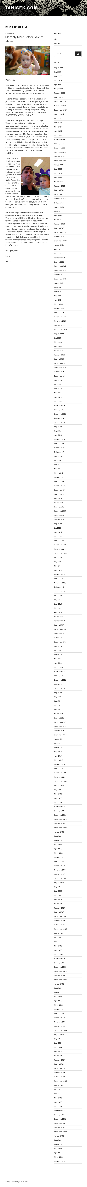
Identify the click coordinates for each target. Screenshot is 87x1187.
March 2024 (58, 182)
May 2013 (58, 608)
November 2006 (60, 921)
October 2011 (59, 684)
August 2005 (59, 984)
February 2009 (59, 806)
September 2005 (60, 980)
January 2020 (59, 359)
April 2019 (58, 397)
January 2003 (59, 1115)
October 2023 (59, 203)
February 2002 (59, 1161)
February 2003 (59, 1111)
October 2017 (59, 452)
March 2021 (58, 304)
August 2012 (58, 646)
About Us (57, 39)
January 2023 (59, 228)
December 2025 (60, 101)
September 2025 (60, 110)
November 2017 (60, 448)
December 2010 (60, 722)
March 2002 (58, 1157)
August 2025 (59, 114)
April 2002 (58, 1153)
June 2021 (58, 291)
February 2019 (59, 405)
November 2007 (60, 870)
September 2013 (60, 591)
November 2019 (60, 367)
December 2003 (60, 1068)
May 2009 (58, 794)
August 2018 (59, 427)
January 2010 (59, 769)
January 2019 (59, 410)
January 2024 (59, 190)
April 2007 (58, 899)
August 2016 (59, 494)
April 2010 (58, 756)
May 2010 (58, 752)
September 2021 (60, 279)
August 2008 (59, 832)
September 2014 (60, 553)
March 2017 (58, 473)
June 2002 (58, 1144)
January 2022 (59, 262)
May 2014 (58, 566)
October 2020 (59, 325)
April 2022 (58, 249)
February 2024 (59, 186)
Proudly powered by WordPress (16, 1182)
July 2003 (57, 1089)
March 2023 (58, 220)
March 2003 (58, 1106)
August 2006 (59, 933)
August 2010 (59, 739)
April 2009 (58, 798)
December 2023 (60, 194)
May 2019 (58, 393)
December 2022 (60, 232)
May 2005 (58, 997)
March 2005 (58, 1005)
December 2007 (60, 866)
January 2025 (59, 144)
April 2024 (58, 177)
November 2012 (60, 633)
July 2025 (57, 118)
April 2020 (58, 346)
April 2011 (57, 709)
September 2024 (60, 161)
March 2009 (58, 802)
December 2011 (60, 680)
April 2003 (58, 1102)
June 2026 (58, 76)
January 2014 (59, 578)
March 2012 (58, 667)
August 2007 (59, 882)
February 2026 (59, 93)
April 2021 (58, 300)
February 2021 (59, 308)
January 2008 (59, 861)
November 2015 (60, 515)
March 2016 (58, 503)
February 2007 (59, 908)
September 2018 (60, 422)
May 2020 (58, 342)
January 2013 (59, 625)
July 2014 (57, 562)
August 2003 (59, 1085)
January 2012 (59, 676)
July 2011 (57, 697)
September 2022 (60, 241)
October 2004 (59, 1026)
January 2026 (59, 97)
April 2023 (58, 215)
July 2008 (57, 836)
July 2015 (57, 528)
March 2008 (58, 853)
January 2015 (59, 541)
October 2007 (59, 874)
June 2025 (58, 123)
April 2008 (58, 849)
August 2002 (59, 1136)
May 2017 (57, 469)
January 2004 (59, 1064)
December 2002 (60, 1119)
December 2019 (60, 363)
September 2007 (60, 878)
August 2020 (59, 334)
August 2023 (59, 207)
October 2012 (59, 638)
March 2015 (58, 536)
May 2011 (57, 705)
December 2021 (60, 266)
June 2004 (58, 1043)
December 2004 (60, 1018)
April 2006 (58, 950)
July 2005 (57, 988)
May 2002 (58, 1149)
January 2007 (59, 912)
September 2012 (60, 642)
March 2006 (58, 954)
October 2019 (59, 372)
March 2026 (58, 89)
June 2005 (58, 992)
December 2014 (60, 545)
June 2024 (58, 169)
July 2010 (57, 743)
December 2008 (60, 815)
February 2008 (59, 857)
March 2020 (58, 351)
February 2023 (59, 224)
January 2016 (59, 507)
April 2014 (58, 570)
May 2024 (58, 173)
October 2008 (59, 823)
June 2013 (58, 604)
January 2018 (59, 443)
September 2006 (60, 929)
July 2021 (57, 287)
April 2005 (58, 1001)
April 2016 (58, 498)
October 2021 (59, 275)
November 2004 (60, 1022)
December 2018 (60, 414)
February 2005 (59, 1009)
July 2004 (57, 1039)
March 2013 (58, 617)
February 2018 (59, 439)
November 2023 (60, 199)
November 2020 (60, 321)
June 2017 (58, 465)
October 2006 (59, 925)
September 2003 (60, 1081)
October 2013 (59, 587)
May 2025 (58, 127)
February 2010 (59, 764)
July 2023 (57, 211)
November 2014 (60, 549)
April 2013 (58, 612)
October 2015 (59, 519)
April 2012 (58, 663)
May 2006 (58, 946)
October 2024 (59, 156)
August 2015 (59, 524)
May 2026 (58, 80)
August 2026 (59, 68)
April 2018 (58, 435)
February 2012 (59, 671)
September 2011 (60, 688)
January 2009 (59, 811)
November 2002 (60, 1123)
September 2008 (60, 828)
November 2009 (60, 777)
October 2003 (59, 1077)
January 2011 (59, 718)
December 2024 (60, 148)
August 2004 (59, 1034)
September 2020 (60, 329)
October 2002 (59, 1127)
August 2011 (58, 693)
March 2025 (58, 135)
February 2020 (59, 355)
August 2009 (59, 785)
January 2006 (59, 963)
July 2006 (57, 937)
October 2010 (59, 730)
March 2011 (58, 714)
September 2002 (60, 1132)
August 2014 (59, 557)
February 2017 (59, 477)
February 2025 (59, 139)
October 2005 (59, 975)
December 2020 (60, 317)
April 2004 (58, 1051)
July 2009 (57, 790)
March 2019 (58, 401)
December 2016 (60, 486)
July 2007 (57, 887)
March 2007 (58, 904)
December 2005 (60, 967)
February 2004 (59, 1060)
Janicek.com (21, 7)
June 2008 (58, 840)
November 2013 (60, 583)
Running (57, 43)
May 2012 (57, 659)
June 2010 (58, 747)
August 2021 (58, 283)
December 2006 (60, 916)
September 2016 (60, 490)
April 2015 (58, 532)
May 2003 (58, 1098)
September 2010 (60, 735)
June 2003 (58, 1094)
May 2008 (58, 845)
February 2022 (59, 258)
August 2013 (59, 595)
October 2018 (59, 418)
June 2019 (58, 389)
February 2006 (59, 958)
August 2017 (58, 456)
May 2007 (58, 895)
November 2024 (60, 152)
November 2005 (60, 971)
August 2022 (59, 245)
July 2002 (57, 1140)
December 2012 (60, 629)
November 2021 (60, 270)
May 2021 (57, 296)
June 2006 (58, 942)
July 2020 (57, 338)
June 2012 (58, 654)
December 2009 (60, 773)
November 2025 (60, 106)
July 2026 (57, 72)
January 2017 (59, 481)
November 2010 (60, 726)
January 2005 (59, 1013)
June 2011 (58, 701)
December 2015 (60, 511)
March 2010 (58, 760)
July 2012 (57, 650)
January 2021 (59, 313)
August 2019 (59, 380)
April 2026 (58, 85)
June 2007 (58, 891)
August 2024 (59, 165)
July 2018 (57, 431)
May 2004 (58, 1047)
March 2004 (58, 1056)
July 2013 (57, 600)
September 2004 (60, 1030)
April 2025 (58, 131)
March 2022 (58, 253)
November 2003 (60, 1073)
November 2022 (60, 237)
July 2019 (57, 384)
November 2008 (60, 819)
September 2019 (60, 376)
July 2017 (57, 460)
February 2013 (59, 621)
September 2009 (60, 781)
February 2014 (59, 574)
